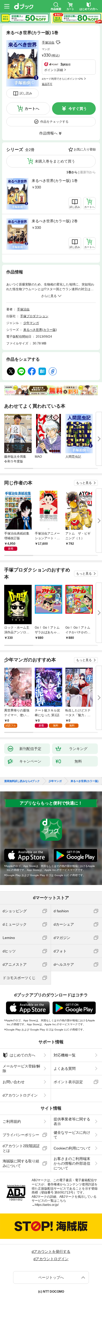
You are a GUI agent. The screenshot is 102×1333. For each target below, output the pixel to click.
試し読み (26, 93)
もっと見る (84, 483)
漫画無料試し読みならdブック (22, 781)
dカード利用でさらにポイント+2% (62, 78)
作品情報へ (48, 133)
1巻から (72, 172)
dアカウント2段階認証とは (21, 1148)
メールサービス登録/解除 (21, 1068)
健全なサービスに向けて (72, 1134)
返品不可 (47, 84)
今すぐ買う (78, 108)
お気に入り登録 (85, 149)
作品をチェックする (54, 121)
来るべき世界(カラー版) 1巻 (55, 181)
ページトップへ (51, 1277)
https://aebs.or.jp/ (47, 1205)
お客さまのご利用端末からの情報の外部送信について (72, 1163)
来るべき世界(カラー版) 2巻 (55, 221)
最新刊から (88, 172)
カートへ (32, 108)
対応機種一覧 (65, 1055)
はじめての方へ (22, 1055)
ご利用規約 (12, 1121)
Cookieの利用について (72, 1148)
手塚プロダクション (34, 316)
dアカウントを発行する (51, 1251)
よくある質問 (65, 1068)
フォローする (58, 42)
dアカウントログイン (20, 1095)
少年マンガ (31, 323)
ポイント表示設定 (68, 1082)
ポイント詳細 (53, 70)
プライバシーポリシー (21, 1135)
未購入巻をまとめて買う (55, 161)
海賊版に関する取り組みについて (21, 1163)
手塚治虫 (48, 42)
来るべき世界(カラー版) (40, 330)
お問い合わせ (14, 1082)
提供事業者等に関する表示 (72, 1121)
